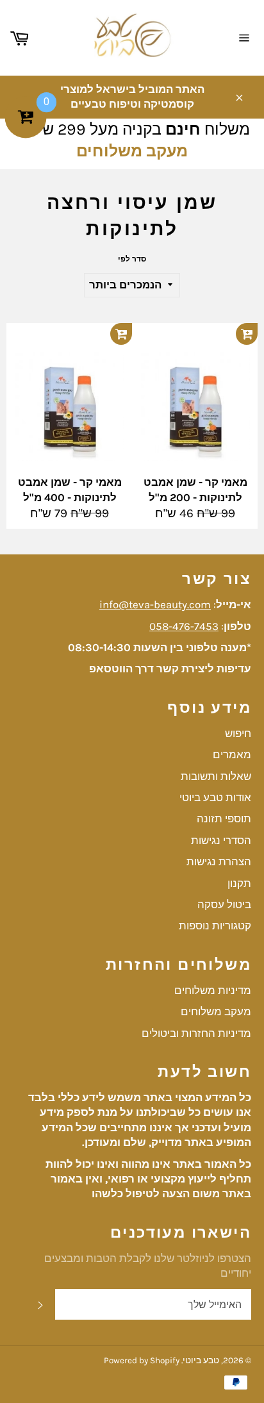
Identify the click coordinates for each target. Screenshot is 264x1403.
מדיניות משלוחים (212, 990)
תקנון (239, 883)
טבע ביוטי (201, 1360)
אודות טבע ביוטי (215, 797)
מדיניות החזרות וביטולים (196, 1033)
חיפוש (238, 733)
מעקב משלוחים (132, 151)
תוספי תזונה (224, 818)
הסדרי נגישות (221, 840)
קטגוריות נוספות (215, 925)
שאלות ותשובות (216, 776)
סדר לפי (132, 258)
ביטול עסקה (224, 904)
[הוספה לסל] (121, 334)
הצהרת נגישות (218, 861)
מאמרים (232, 754)
